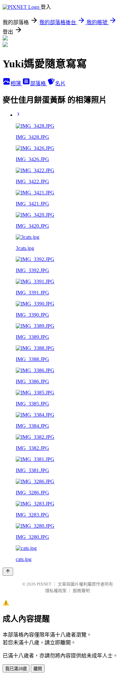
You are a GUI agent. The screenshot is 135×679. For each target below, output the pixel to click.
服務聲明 (81, 590)
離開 (37, 668)
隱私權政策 (56, 590)
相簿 (16, 83)
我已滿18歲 (16, 668)
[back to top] (8, 572)
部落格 (38, 83)
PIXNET (44, 584)
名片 (60, 83)
